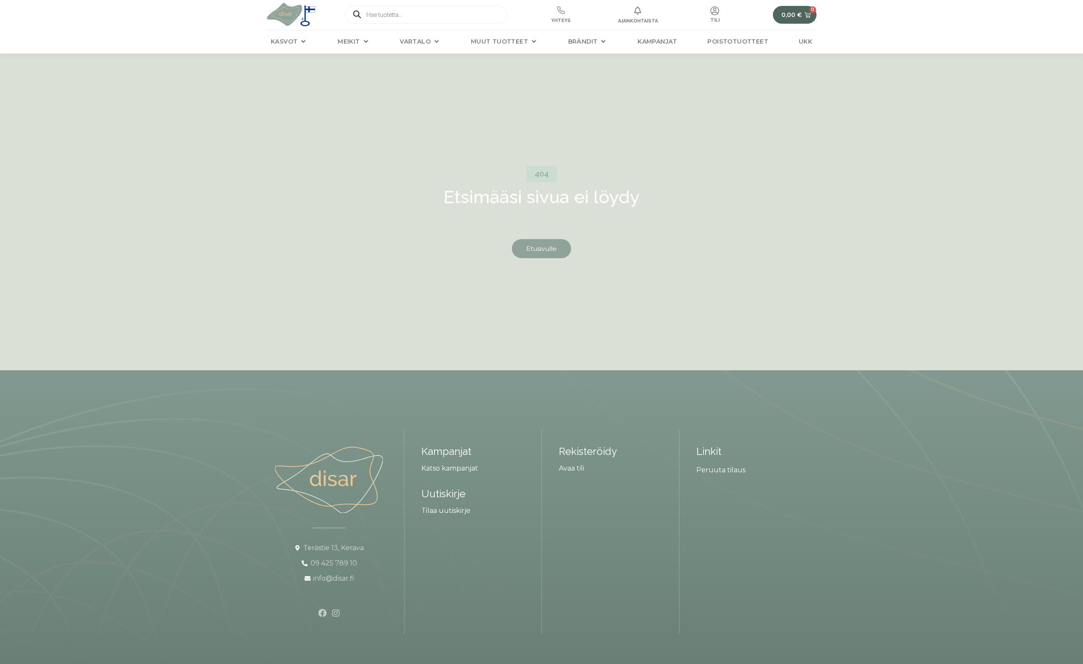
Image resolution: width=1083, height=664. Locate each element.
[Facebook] (322, 613)
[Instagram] (336, 613)
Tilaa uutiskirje (445, 511)
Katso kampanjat (449, 468)
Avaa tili (571, 468)
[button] (289, 41)
